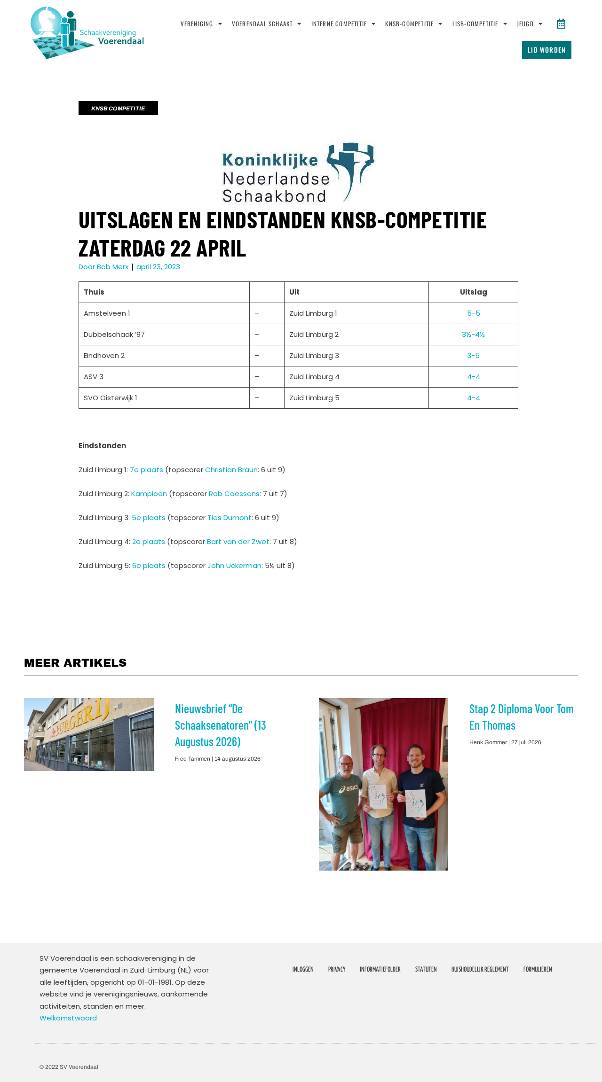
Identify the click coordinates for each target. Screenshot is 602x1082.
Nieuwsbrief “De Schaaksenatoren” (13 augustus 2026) (220, 724)
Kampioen (149, 493)
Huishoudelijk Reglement (480, 969)
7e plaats (146, 470)
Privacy (336, 969)
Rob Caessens (234, 493)
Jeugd (525, 23)
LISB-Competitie (475, 23)
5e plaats (149, 517)
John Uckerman (234, 565)
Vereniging (197, 23)
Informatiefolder (380, 969)
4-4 (473, 376)
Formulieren (537, 969)
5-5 (473, 313)
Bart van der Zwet (238, 541)
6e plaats (149, 565)
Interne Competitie (339, 23)
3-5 (473, 355)
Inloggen (303, 969)
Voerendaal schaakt (262, 23)
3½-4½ (473, 334)
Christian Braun (231, 470)
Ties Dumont (229, 517)
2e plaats (148, 541)
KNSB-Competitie (409, 23)
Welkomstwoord (68, 1018)
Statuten (426, 969)
